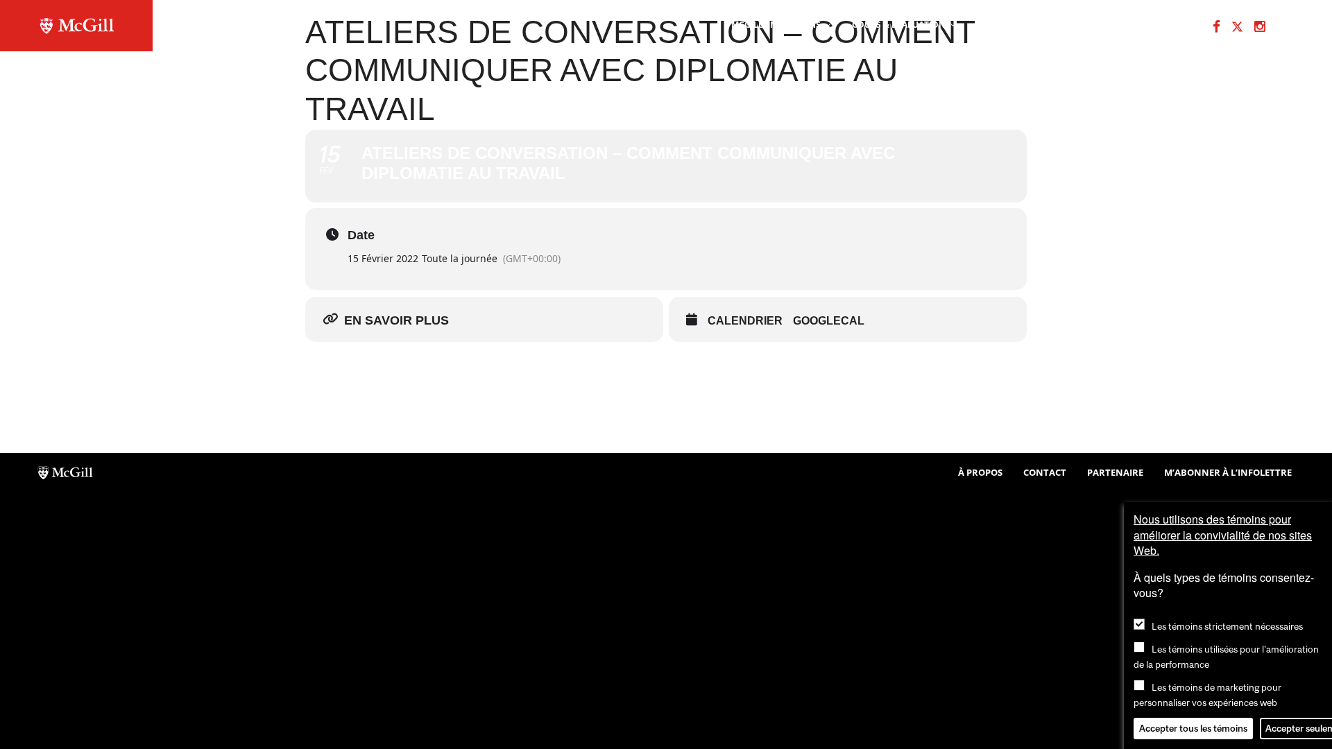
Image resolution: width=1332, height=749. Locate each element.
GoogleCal (828, 321)
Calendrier (745, 321)
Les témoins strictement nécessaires (1227, 626)
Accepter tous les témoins (1193, 728)
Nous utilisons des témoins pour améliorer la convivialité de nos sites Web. (1223, 534)
